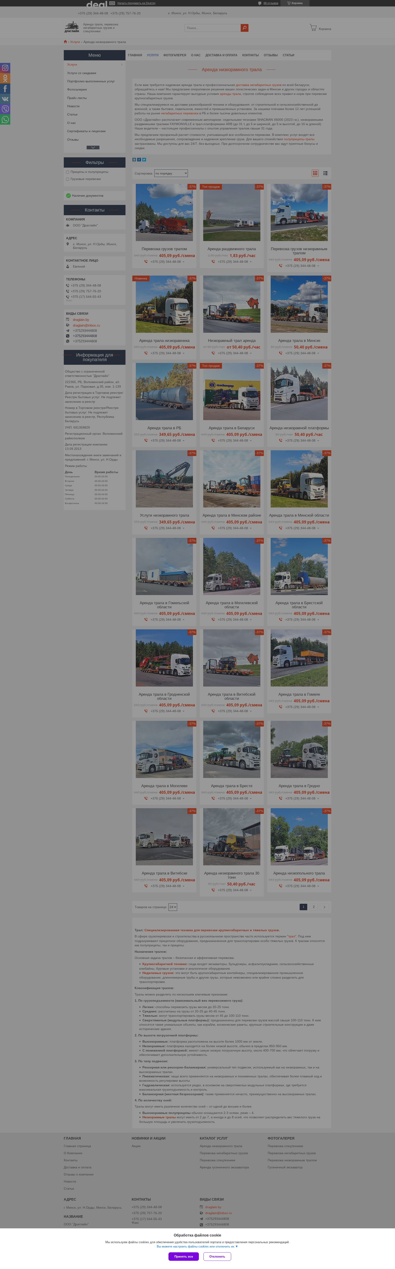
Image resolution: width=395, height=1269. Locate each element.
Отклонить (217, 1256)
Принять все (183, 1256)
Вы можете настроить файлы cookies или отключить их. (196, 1246)
